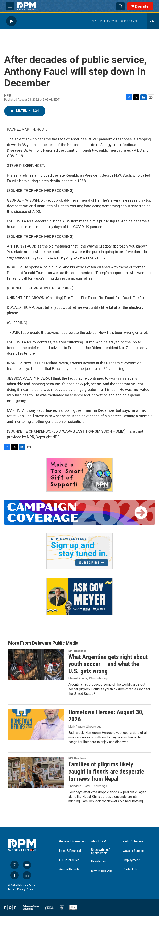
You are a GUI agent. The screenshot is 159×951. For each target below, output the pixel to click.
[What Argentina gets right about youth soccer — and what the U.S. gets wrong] (36, 664)
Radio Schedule (133, 841)
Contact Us (130, 869)
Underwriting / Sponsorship (100, 851)
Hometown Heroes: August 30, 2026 (105, 715)
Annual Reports (69, 869)
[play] (11, 21)
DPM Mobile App (102, 870)
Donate (142, 6)
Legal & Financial (70, 850)
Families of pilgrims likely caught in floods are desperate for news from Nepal (106, 771)
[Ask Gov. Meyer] (79, 596)
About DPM (98, 841)
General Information (72, 841)
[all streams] (153, 21)
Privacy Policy (25, 889)
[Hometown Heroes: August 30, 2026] (36, 724)
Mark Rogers (76, 726)
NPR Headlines (77, 650)
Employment (131, 860)
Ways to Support (133, 850)
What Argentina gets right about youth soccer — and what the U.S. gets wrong (108, 664)
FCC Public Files (69, 860)
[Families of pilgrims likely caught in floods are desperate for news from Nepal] (36, 772)
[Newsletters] (79, 551)
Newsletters (99, 861)
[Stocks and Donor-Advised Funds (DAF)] (79, 474)
